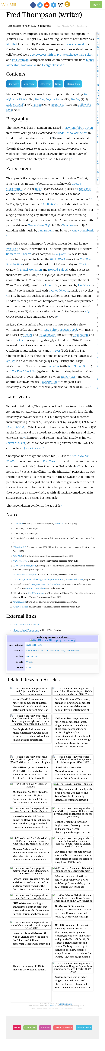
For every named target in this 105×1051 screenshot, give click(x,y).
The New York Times (74, 579)
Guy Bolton (86, 54)
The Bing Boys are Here (48, 99)
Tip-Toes (55, 350)
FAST (28, 645)
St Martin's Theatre (18, 254)
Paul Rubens (46, 230)
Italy (63, 650)
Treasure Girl (49, 381)
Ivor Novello (28, 65)
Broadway (68, 225)
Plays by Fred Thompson (26, 630)
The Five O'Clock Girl (24, 371)
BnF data (45, 650)
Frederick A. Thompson (25, 574)
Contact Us (30, 1027)
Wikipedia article (65, 1003)
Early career (29, 84)
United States (72, 650)
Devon (89, 127)
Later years (45, 84)
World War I (57, 259)
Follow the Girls (15, 443)
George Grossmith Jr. (43, 54)
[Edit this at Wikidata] (52, 640)
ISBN (27, 588)
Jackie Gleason (33, 448)
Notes (58, 84)
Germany (54, 650)
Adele (22, 340)
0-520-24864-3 (38, 588)
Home (17, 1027)
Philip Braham (52, 204)
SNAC (29, 667)
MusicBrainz (32, 656)
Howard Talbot (57, 269)
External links (73, 84)
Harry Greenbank (83, 230)
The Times (85, 188)
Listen (96, 4)
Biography (13, 84)
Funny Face (57, 104)
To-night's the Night (40, 225)
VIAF (40, 645)
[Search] (67, 4)
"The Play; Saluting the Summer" (48, 579)
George (27, 334)
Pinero (49, 285)
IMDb (36, 624)
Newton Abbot (74, 127)
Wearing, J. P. (20, 547)
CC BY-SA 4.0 (52, 1005)
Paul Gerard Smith (79, 366)
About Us (45, 1027)
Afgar (88, 311)
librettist (11, 44)
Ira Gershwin (20, 60)
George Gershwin (53, 65)
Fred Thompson (36, 593)
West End (12, 248)
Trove (29, 662)
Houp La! (59, 254)
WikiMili (8, 4)
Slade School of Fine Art (72, 133)
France (36, 650)
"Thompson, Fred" (27, 566)
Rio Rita (37, 104)
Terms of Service (63, 1027)
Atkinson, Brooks (22, 579)
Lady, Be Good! (14, 104)
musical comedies (75, 44)
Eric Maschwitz (53, 461)
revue (38, 188)
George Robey (97, 366)
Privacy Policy (84, 1027)
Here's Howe (68, 376)
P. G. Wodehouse (67, 54)
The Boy (75, 99)
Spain (29, 650)
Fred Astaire (80, 334)
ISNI (34, 645)
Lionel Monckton (31, 269)
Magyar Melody (15, 427)
